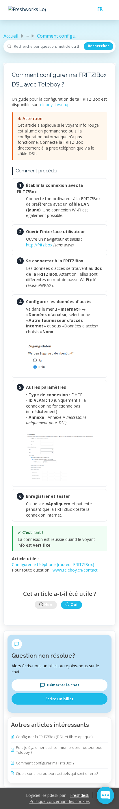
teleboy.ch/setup (54, 104)
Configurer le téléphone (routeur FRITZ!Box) (53, 564)
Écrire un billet (59, 698)
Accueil (10, 36)
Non (48, 604)
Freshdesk (79, 795)
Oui (73, 604)
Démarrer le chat (63, 685)
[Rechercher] (98, 46)
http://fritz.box (39, 245)
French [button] (98, 9)
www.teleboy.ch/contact (75, 570)
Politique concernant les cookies (59, 801)
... (27, 34)
